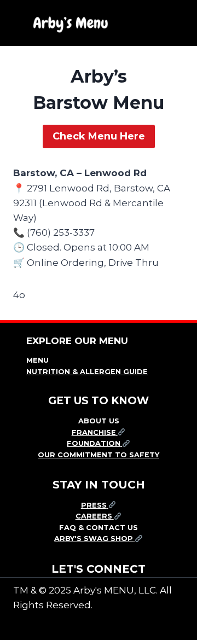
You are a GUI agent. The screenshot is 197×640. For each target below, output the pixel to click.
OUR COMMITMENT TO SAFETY (98, 455)
